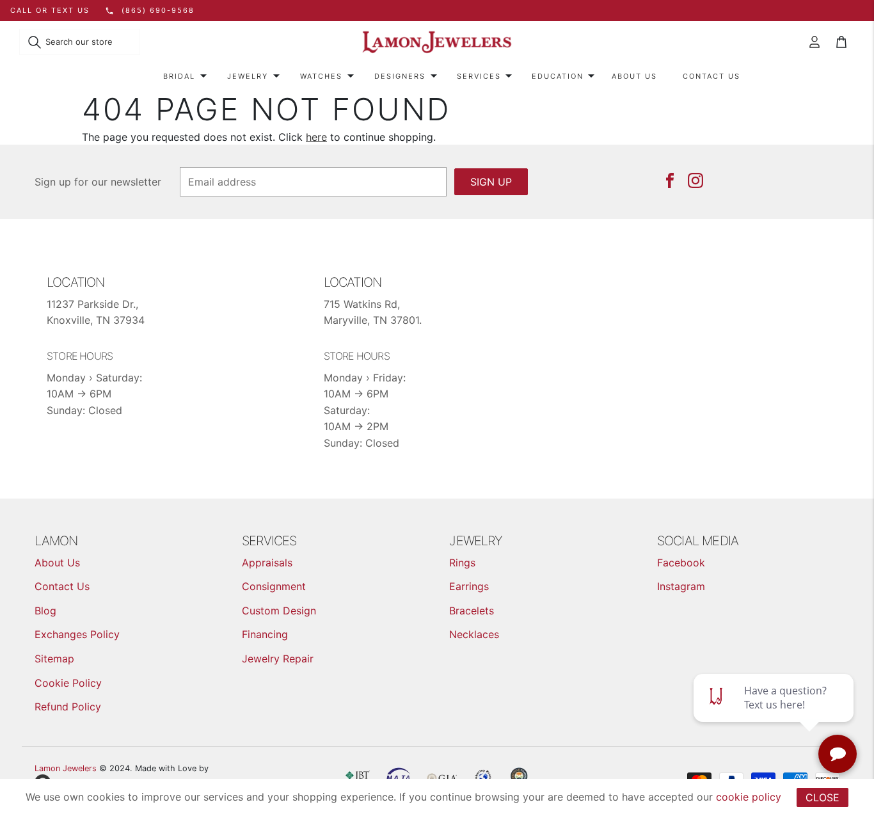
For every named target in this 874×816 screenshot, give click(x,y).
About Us (634, 76)
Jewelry (247, 76)
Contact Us (711, 76)
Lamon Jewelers (66, 768)
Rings (462, 562)
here (316, 137)
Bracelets (471, 610)
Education (558, 76)
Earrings (469, 586)
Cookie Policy (68, 682)
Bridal (179, 76)
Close (822, 797)
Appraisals (267, 562)
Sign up (491, 181)
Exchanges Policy (77, 634)
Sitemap (54, 658)
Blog (45, 610)
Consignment (274, 586)
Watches (321, 76)
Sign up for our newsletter (98, 181)
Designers (399, 76)
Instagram (681, 586)
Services (479, 76)
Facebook (681, 562)
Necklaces (474, 634)
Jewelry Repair (278, 658)
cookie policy (748, 796)
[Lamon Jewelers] (437, 42)
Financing (265, 634)
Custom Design (279, 610)
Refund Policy (68, 706)
